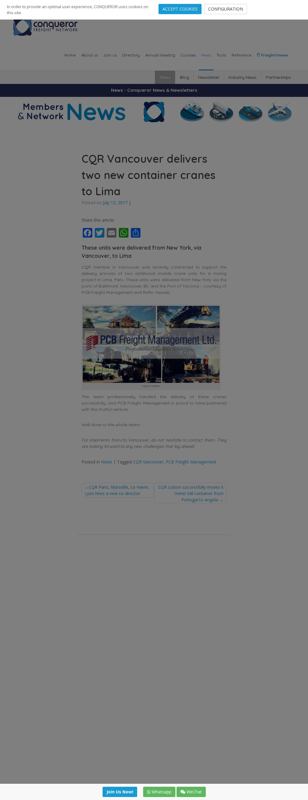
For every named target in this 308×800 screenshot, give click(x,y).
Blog (184, 77)
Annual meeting (160, 55)
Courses (188, 55)
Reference (241, 55)
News (206, 55)
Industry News (243, 77)
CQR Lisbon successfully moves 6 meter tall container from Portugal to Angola (190, 493)
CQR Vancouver (148, 462)
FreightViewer (274, 55)
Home (70, 55)
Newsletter (208, 77)
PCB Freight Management (191, 462)
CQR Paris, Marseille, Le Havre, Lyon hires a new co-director (117, 490)
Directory (131, 55)
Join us (110, 55)
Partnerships (278, 77)
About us (89, 55)
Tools (221, 55)
